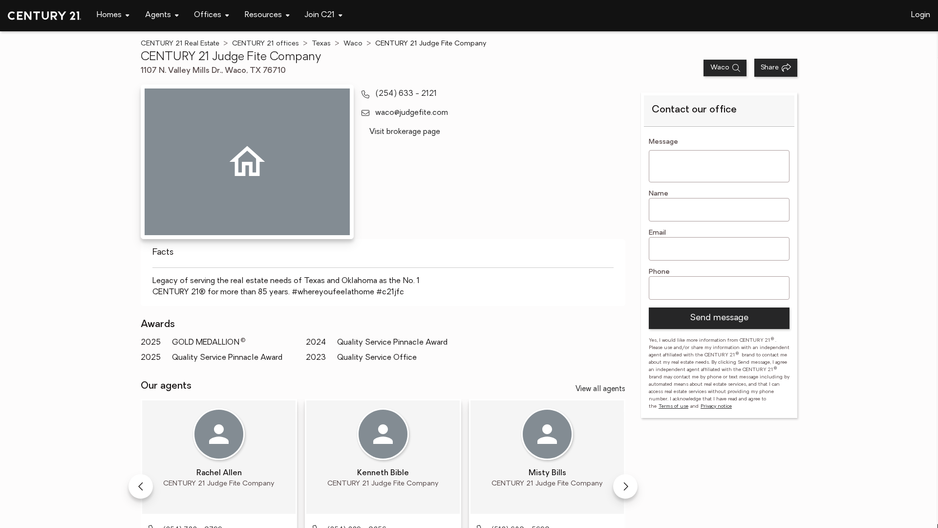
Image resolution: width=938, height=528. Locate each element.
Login (920, 15)
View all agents (600, 389)
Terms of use (673, 406)
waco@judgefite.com (411, 113)
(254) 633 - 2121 (406, 94)
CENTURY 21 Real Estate (180, 43)
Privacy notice (716, 406)
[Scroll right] (625, 486)
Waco (352, 43)
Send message (719, 318)
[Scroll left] (140, 486)
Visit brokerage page (404, 132)
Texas (321, 43)
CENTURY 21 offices (265, 43)
